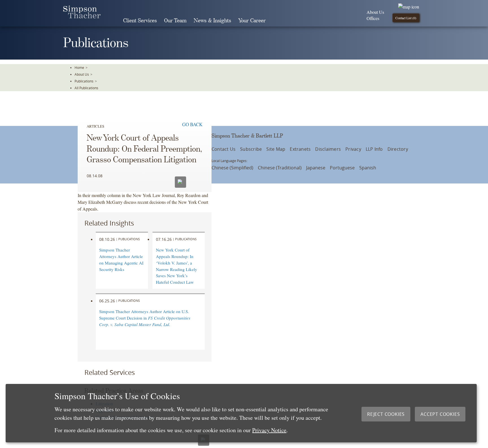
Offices (373, 18)
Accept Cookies (440, 414)
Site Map (275, 149)
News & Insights (212, 21)
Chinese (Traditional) (280, 168)
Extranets (300, 149)
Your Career (252, 21)
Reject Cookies (386, 414)
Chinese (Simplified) (232, 168)
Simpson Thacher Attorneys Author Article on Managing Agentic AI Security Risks (121, 259)
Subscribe (251, 149)
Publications (84, 81)
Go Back (192, 124)
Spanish (367, 168)
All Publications (86, 88)
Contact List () (405, 18)
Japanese (315, 168)
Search (277, 20)
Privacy (353, 149)
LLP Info (374, 149)
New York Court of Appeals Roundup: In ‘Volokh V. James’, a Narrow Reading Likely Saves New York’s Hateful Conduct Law (176, 266)
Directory (397, 149)
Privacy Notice (269, 430)
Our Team (175, 21)
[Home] (82, 16)
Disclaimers (328, 149)
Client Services (140, 21)
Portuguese (342, 168)
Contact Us (224, 149)
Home (79, 67)
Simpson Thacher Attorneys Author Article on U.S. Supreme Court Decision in (144, 318)
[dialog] (241, 413)
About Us (375, 12)
